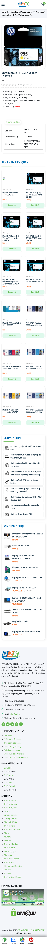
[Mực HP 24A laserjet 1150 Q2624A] (4, 179)
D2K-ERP (8, 768)
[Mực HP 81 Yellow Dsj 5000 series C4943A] (12, 396)
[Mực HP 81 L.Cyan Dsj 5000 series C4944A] (35, 396)
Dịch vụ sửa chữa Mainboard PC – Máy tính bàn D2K (26, 498)
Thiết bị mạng (9, 826)
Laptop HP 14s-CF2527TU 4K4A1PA (27, 578)
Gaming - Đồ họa (11, 819)
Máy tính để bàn (10, 822)
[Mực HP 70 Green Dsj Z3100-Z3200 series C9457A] (12, 222)
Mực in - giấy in (26, 12)
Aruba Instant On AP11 (21, 546)
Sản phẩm (15, 12)
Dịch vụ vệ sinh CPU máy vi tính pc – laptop (25, 481)
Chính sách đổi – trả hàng (14, 754)
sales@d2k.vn (15, 714)
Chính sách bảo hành (12, 739)
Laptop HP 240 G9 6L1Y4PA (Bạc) (26, 632)
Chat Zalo (13, 943)
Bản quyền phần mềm (13, 866)
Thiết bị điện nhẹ (10, 808)
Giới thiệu (8, 736)
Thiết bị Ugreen (10, 804)
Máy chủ (7, 837)
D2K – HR (8, 783)
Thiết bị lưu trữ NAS (12, 830)
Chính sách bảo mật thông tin (16, 758)
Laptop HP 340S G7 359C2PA (24, 588)
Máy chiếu (8, 855)
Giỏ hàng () (31, 943)
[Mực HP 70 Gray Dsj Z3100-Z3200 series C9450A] (35, 179)
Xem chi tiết (12, 205)
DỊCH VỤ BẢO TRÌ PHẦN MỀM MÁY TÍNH (25, 507)
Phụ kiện (7, 873)
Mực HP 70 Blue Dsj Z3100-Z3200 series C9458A (34, 238)
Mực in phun (39, 12)
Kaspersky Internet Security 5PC (25, 567)
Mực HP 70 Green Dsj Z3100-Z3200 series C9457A (11, 238)
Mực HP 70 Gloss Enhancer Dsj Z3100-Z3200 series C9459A (11, 282)
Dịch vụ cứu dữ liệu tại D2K (21, 514)
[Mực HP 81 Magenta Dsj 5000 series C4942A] (12, 352)
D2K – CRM (8, 775)
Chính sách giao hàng (12, 747)
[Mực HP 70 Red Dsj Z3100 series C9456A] (35, 266)
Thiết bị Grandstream (12, 877)
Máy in (6, 833)
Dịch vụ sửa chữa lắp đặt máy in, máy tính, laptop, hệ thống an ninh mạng (26, 473)
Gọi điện (4, 943)
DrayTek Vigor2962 (20, 622)
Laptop (7, 811)
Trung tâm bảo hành (12, 743)
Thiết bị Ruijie (9, 848)
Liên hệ (22, 943)
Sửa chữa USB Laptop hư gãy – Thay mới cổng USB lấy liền (25, 490)
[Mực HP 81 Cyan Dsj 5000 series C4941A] (35, 352)
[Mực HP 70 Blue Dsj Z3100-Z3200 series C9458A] (35, 222)
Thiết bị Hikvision (11, 844)
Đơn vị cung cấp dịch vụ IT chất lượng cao (26, 448)
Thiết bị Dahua (10, 800)
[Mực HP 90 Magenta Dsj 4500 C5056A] (12, 309)
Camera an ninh (10, 815)
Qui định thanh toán (12, 750)
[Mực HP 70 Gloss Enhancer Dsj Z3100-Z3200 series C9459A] (12, 266)
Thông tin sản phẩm (13, 122)
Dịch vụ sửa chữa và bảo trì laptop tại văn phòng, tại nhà (26, 456)
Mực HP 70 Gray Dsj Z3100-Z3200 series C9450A (34, 195)
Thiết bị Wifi (9, 863)
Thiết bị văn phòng (11, 859)
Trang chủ (5, 12)
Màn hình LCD (9, 841)
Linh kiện (7, 870)
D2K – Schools (10, 786)
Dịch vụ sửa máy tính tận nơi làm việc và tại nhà (26, 464)
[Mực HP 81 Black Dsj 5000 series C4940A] (35, 309)
